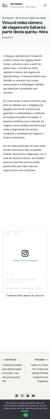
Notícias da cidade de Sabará (31, 18)
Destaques (8, 18)
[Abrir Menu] (45, 5)
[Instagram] (22, 395)
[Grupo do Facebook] (27, 395)
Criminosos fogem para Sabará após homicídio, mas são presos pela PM (12, 371)
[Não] (46, 409)
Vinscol (10, 56)
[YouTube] (33, 395)
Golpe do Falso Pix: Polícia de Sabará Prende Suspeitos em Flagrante (39, 371)
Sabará (29, 60)
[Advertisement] (25, 202)
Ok (26, 415)
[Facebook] (16, 395)
